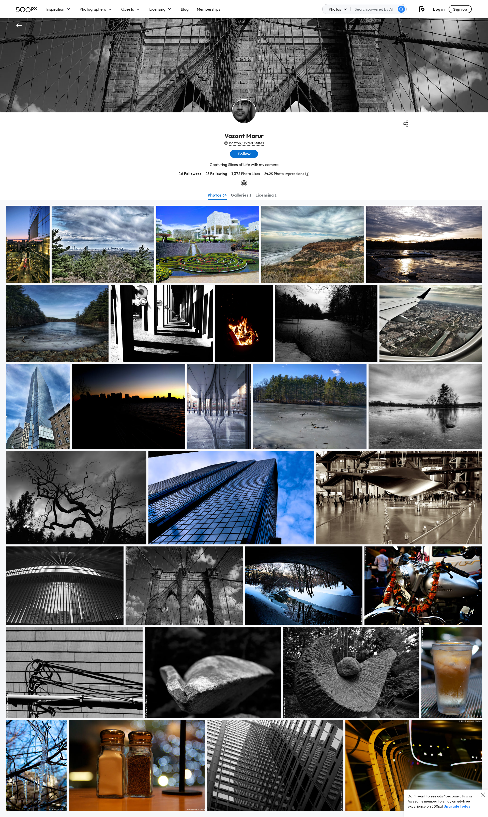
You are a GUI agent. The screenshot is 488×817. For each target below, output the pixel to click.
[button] (401, 9)
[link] (28, 244)
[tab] (217, 195)
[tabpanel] (244, 508)
